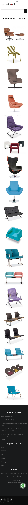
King (2, 454)
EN (18, 1)
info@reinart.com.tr (16, 482)
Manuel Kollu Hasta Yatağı (7, 419)
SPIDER (3, 439)
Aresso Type (4, 462)
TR (16, 1)
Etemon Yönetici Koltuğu (7, 416)
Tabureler (3, 458)
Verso (2, 465)
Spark (2, 447)
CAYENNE (3, 451)
